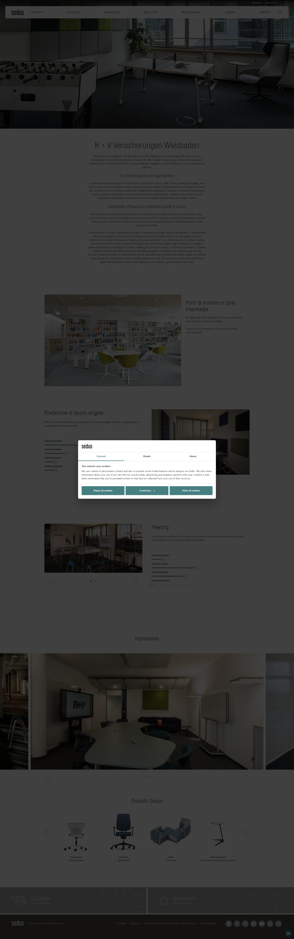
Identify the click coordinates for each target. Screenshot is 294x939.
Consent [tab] (101, 456)
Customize (145, 490)
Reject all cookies (103, 490)
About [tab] (193, 456)
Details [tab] (147, 456)
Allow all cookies (191, 490)
